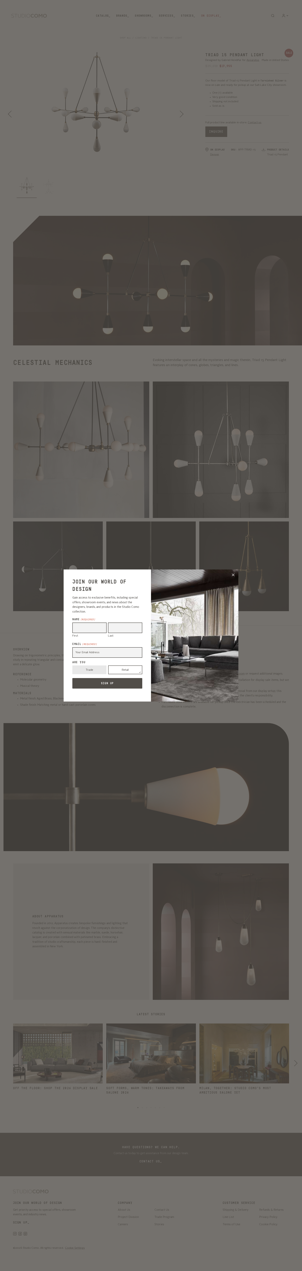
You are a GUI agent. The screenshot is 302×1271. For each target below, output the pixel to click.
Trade (89, 670)
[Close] (233, 574)
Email (84, 644)
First (75, 636)
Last (111, 636)
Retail (125, 670)
